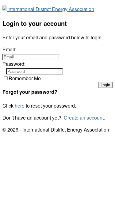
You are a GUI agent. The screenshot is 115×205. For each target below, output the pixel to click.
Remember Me (25, 78)
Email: (9, 49)
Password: (13, 63)
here (20, 105)
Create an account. (84, 117)
